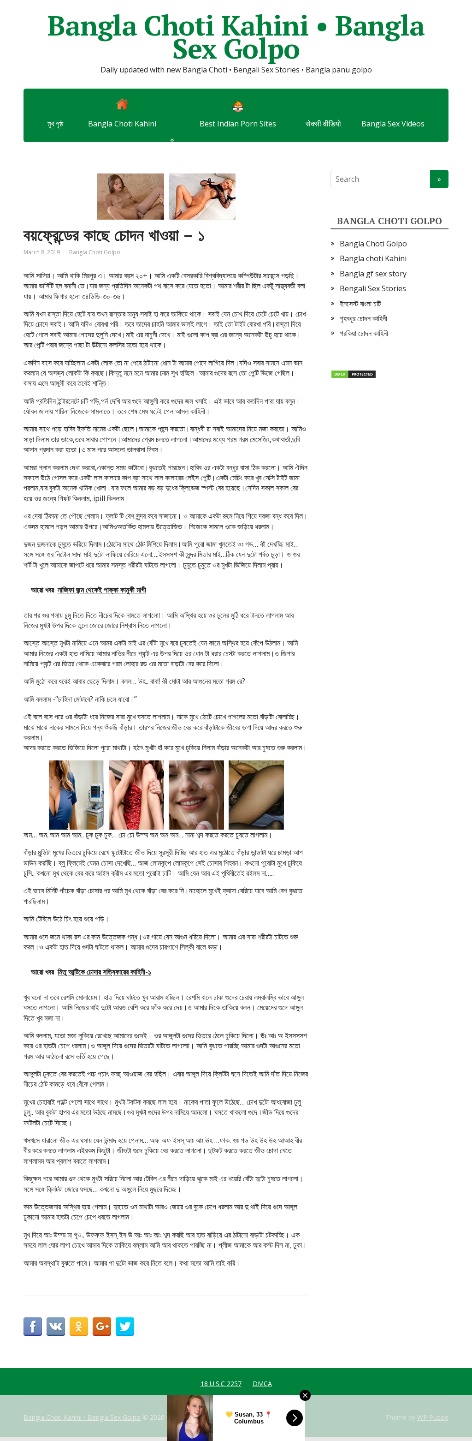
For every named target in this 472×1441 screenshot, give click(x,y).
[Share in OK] (79, 1326)
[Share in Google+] (102, 1326)
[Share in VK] (56, 1326)
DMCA (262, 1383)
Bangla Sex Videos (393, 124)
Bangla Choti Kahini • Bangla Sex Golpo (235, 37)
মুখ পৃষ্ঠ (55, 124)
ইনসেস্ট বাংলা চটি (360, 304)
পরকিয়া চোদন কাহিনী (364, 333)
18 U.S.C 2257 (221, 1383)
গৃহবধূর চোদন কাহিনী (363, 318)
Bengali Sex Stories (373, 288)
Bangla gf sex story (373, 274)
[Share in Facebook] (33, 1326)
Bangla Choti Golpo (94, 252)
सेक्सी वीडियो (323, 124)
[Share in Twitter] (125, 1326)
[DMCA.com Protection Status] (353, 374)
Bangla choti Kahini (373, 258)
